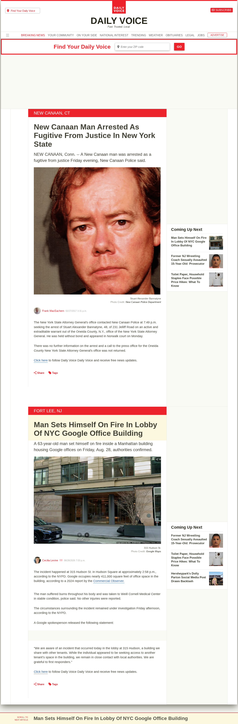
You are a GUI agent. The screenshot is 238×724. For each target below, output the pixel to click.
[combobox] (22, 10)
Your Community (61, 35)
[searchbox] (25, 10)
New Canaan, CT (52, 113)
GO (179, 46)
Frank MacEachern (53, 310)
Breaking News (33, 35)
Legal (190, 35)
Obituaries (174, 35)
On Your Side (87, 35)
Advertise (217, 35)
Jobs (201, 35)
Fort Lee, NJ (48, 410)
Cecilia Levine (50, 560)
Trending (138, 35)
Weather (156, 35)
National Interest (114, 35)
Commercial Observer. (108, 581)
